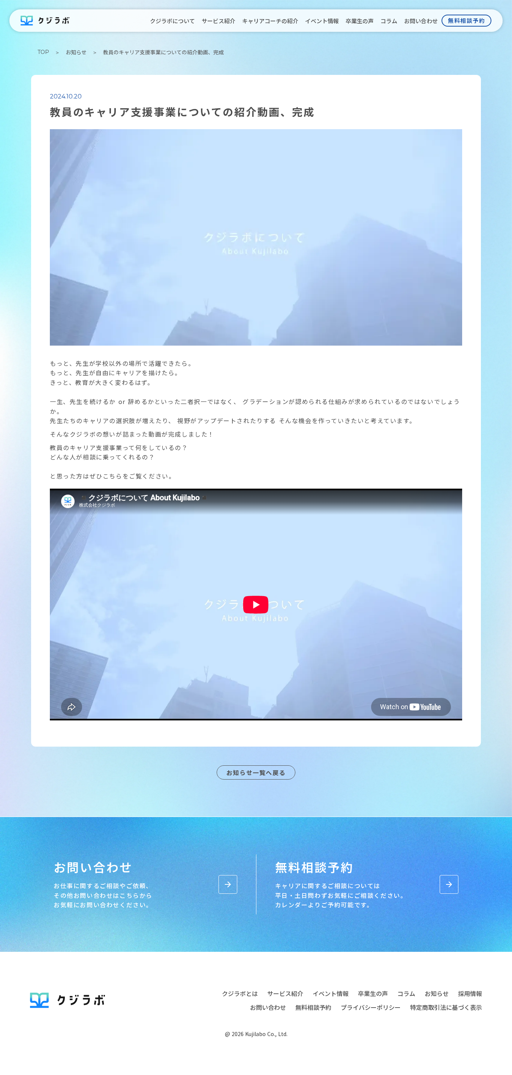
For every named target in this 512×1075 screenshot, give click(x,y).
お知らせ (76, 52)
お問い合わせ (268, 1007)
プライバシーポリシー (371, 1007)
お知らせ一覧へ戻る (256, 772)
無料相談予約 (313, 1007)
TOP (43, 52)
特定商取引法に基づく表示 (446, 1007)
